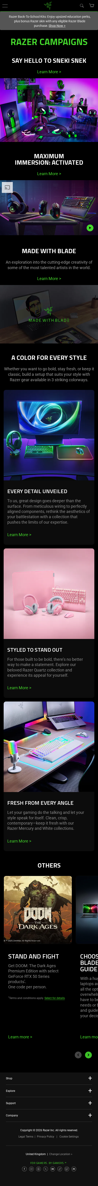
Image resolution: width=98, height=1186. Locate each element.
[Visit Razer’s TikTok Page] (60, 1169)
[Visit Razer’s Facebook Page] (24, 1169)
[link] (48, 5)
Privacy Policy (45, 1136)
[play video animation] (92, 227)
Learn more (20, 1037)
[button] (5, 5)
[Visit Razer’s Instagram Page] (31, 1169)
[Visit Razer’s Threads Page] (38, 1169)
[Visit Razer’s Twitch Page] (67, 1169)
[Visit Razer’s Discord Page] (74, 1169)
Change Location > (60, 1154)
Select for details (54, 998)
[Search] (81, 5)
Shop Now (57, 26)
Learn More (49, 71)
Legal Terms (25, 1136)
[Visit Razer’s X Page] (45, 1169)
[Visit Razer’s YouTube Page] (52, 1169)
